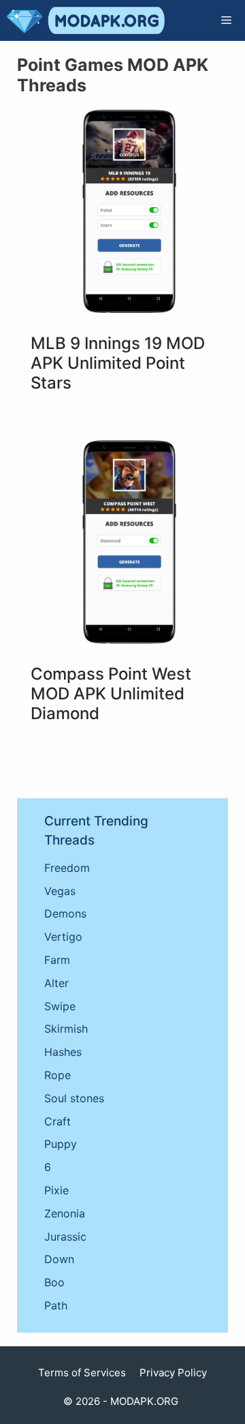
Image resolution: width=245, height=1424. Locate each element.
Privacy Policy (173, 1372)
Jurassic (65, 1236)
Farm (57, 960)
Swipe (60, 1006)
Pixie (56, 1190)
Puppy (60, 1144)
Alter (56, 983)
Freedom (67, 868)
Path (55, 1305)
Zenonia (64, 1213)
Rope (57, 1075)
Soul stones (74, 1098)
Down (59, 1259)
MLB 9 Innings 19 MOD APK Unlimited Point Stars (118, 363)
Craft (57, 1121)
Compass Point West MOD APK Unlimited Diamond (111, 693)
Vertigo (63, 936)
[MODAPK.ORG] (86, 20)
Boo (54, 1282)
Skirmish (66, 1028)
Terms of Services (82, 1372)
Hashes (63, 1052)
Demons (65, 913)
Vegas (60, 891)
